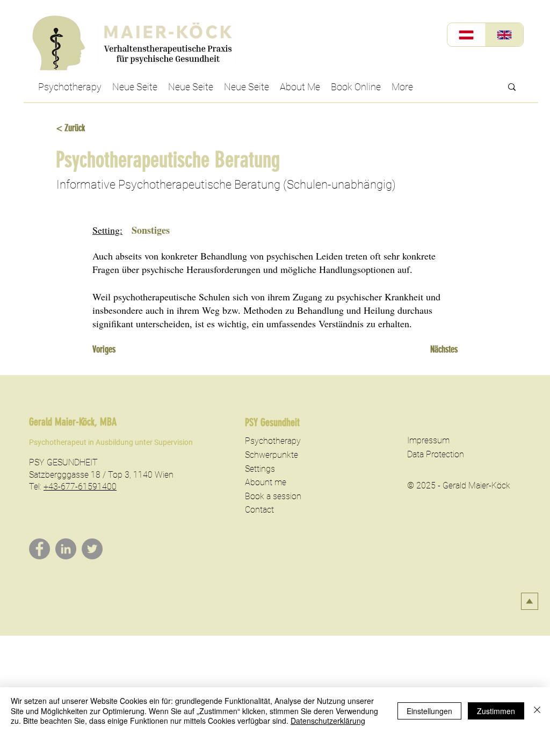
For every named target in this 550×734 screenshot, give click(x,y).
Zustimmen (496, 711)
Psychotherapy (273, 441)
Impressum (428, 440)
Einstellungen (429, 711)
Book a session (273, 496)
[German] (466, 34)
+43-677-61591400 (80, 486)
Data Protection (435, 454)
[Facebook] (39, 548)
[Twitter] (92, 548)
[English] (504, 34)
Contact (259, 510)
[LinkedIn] (65, 548)
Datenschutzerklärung (328, 720)
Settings (260, 469)
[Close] (537, 710)
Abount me (265, 482)
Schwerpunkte (271, 455)
